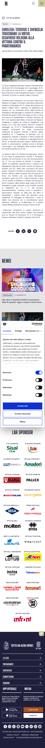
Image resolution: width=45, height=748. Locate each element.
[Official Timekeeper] (12, 557)
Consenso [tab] (7, 331)
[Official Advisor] (22, 619)
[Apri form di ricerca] (33, 3)
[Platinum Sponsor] (33, 449)
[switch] (38, 380)
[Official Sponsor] (12, 480)
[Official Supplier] (12, 572)
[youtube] (22, 726)
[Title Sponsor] (12, 449)
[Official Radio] (33, 603)
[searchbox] (22, 3)
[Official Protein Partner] (33, 464)
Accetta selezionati (22, 414)
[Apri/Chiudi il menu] (41, 3)
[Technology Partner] (33, 495)
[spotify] (40, 726)
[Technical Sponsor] (33, 526)
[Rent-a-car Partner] (12, 542)
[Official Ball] (12, 526)
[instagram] (9, 726)
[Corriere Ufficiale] (33, 572)
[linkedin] (35, 231)
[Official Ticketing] (33, 542)
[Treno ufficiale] (33, 511)
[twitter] (29, 231)
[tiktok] (31, 726)
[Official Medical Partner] (12, 511)
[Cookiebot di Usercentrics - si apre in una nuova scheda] (32, 324)
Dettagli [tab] (18, 331)
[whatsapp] (23, 231)
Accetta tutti (22, 406)
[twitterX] (27, 726)
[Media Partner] (12, 588)
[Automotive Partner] (12, 464)
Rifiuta (22, 422)
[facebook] (18, 231)
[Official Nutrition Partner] (33, 557)
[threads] (14, 726)
